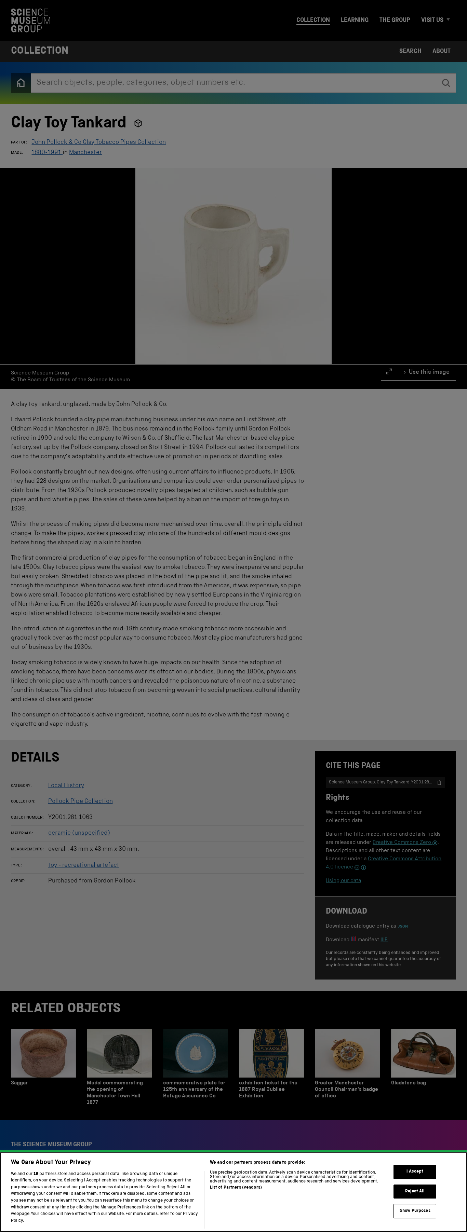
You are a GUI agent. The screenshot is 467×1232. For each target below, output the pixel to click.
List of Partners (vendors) (236, 1188)
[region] (233, 1192)
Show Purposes (415, 1211)
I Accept (414, 1171)
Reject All (415, 1191)
